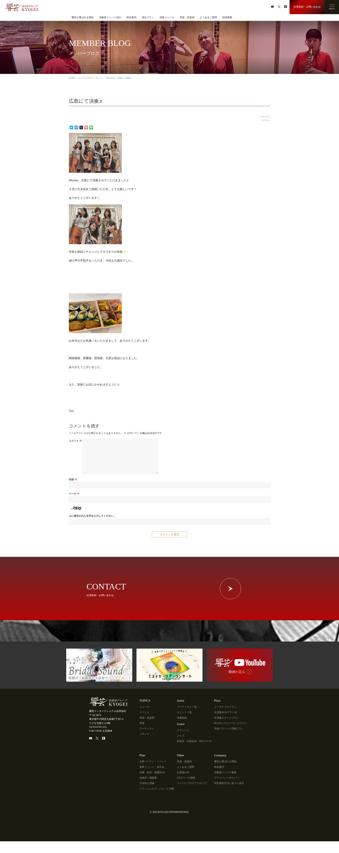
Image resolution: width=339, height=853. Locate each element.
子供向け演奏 (146, 783)
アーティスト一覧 (187, 707)
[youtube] (272, 6)
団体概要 (227, 17)
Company (220, 755)
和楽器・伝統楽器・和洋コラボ (194, 741)
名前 (73, 479)
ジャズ (180, 735)
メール (74, 493)
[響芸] (21, 5)
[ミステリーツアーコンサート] (169, 679)
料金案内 (131, 17)
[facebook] (285, 6)
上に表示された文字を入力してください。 (92, 516)
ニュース (144, 707)
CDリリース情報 (186, 777)
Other (180, 755)
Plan (142, 755)
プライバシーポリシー (226, 777)
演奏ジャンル (166, 17)
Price (217, 700)
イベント (144, 712)
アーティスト (146, 728)
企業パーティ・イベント (153, 761)
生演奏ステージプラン (226, 717)
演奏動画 (182, 717)
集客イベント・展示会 (151, 767)
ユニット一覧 (184, 712)
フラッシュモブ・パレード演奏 (156, 788)
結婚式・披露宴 (148, 777)
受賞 (141, 723)
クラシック (183, 730)
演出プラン (148, 17)
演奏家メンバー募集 (225, 772)
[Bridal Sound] (99, 679)
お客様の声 (183, 772)
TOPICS (144, 700)
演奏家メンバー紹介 (110, 17)
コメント (75, 440)
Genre (181, 724)
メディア (144, 734)
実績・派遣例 (187, 17)
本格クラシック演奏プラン (229, 728)
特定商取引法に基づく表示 (229, 783)
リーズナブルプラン (225, 707)
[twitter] (279, 6)
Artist (180, 700)
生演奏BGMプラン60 (225, 712)
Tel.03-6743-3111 (98, 727)
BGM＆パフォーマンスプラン (230, 723)
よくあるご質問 (208, 17)
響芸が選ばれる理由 (83, 17)
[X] (97, 738)
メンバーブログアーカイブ (192, 783)
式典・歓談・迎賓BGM (152, 772)
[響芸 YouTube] (240, 679)
